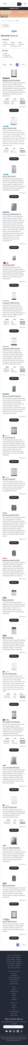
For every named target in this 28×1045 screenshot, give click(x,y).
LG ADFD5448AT (9, 265)
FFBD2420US (6, 371)
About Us (14, 1005)
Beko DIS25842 (8, 638)
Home (3, 21)
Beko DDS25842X (9, 886)
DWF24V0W (6, 150)
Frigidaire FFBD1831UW (11, 303)
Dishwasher (10, 21)
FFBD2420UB (6, 369)
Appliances (14, 989)
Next (23, 64)
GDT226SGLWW (7, 823)
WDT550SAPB (6, 102)
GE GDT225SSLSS (9, 438)
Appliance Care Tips (14, 983)
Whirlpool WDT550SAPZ (11, 81)
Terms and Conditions (14, 1011)
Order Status (14, 973)
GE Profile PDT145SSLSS (11, 722)
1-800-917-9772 (14, 8)
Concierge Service (14, 981)
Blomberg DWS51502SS (11, 560)
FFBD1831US (6, 324)
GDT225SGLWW (7, 697)
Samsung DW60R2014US (12, 214)
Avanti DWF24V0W (9, 128)
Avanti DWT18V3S (9, 176)
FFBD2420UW (6, 370)
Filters (6, 26)
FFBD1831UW (6, 322)
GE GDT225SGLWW (10, 674)
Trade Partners (14, 999)
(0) (26, 3)
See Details (14, 110)
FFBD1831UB (6, 321)
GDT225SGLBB (7, 696)
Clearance (14, 995)
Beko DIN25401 (8, 600)
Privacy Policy (14, 1013)
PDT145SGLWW (7, 741)
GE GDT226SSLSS (9, 479)
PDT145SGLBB (6, 740)
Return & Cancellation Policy (14, 977)
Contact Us (14, 1007)
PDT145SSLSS (6, 743)
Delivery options (14, 975)
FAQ (14, 1009)
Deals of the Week (14, 991)
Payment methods (14, 1015)
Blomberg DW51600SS (11, 515)
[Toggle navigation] (3, 4)
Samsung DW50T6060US (12, 396)
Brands (14, 997)
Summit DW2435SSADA (11, 848)
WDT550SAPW (7, 103)
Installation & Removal (14, 979)
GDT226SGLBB (7, 822)
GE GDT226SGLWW (10, 807)
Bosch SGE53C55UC (10, 922)
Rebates (14, 993)
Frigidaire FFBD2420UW (11, 349)
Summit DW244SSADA (11, 768)
